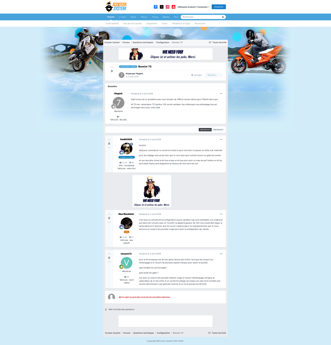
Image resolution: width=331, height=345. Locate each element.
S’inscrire (218, 7)
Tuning (155, 17)
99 (132, 162)
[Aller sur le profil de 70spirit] (121, 75)
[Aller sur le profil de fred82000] (126, 148)
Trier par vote (205, 129)
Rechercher (200, 23)
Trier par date (218, 129)
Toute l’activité (112, 23)
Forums (110, 17)
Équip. (133, 17)
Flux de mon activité (132, 23)
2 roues (122, 17)
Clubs (164, 23)
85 (127, 277)
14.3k (124, 237)
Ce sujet (213, 17)
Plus (176, 17)
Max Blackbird (126, 214)
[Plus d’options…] (221, 93)
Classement (151, 23)
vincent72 (126, 253)
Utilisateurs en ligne (181, 23)
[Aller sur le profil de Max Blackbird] (126, 223)
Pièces (144, 17)
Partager (197, 75)
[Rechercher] (223, 17)
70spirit (139, 73)
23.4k (124, 162)
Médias (166, 17)
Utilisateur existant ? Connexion (193, 7)
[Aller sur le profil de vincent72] (126, 263)
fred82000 (126, 139)
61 (132, 237)
